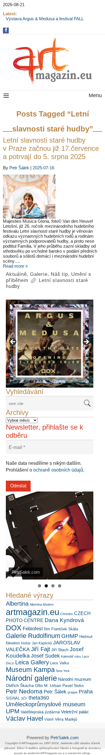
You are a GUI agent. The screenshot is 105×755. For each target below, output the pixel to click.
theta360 (39, 698)
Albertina (17, 603)
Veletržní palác (75, 711)
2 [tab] (46, 585)
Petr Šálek (19, 167)
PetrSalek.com (64, 737)
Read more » (15, 266)
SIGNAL (13, 698)
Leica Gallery (32, 662)
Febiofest (33, 628)
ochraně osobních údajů (58, 469)
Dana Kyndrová (64, 620)
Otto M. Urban (48, 685)
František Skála (64, 629)
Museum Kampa (30, 669)
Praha (86, 692)
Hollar (26, 643)
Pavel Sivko (73, 685)
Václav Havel (24, 718)
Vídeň (49, 719)
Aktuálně (16, 274)
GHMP (69, 636)
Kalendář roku (71, 656)
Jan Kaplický (42, 643)
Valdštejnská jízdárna (40, 712)
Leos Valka (59, 663)
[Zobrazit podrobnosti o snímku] (49, 344)
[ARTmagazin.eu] (52, 61)
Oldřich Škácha (20, 685)
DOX (14, 628)
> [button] (86, 342)
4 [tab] (59, 585)
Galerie (39, 274)
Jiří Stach (60, 649)
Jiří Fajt (40, 649)
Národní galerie (31, 678)
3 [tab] (53, 585)
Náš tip (59, 274)
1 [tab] (39, 585)
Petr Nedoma (24, 691)
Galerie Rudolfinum (33, 635)
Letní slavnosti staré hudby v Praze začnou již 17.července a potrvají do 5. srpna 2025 (51, 148)
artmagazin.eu (32, 612)
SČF (24, 698)
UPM (13, 711)
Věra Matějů (66, 719)
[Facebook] (6, 30)
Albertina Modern (42, 604)
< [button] (13, 342)
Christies (66, 614)
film (47, 629)
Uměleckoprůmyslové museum (45, 704)
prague (73, 692)
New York (63, 671)
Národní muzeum (74, 679)
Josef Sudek (45, 656)
